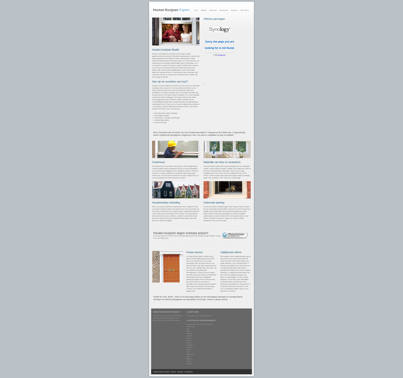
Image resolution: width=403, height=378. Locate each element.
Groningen (165, 318)
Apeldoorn (177, 320)
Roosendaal (190, 345)
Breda (154, 320)
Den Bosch (189, 333)
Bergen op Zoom (191, 326)
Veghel (188, 356)
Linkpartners (188, 372)
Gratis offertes (244, 10)
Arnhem (165, 320)
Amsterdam (156, 315)
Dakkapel (203, 10)
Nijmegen (171, 318)
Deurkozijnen (213, 10)
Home (196, 10)
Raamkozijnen (224, 10)
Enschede (159, 320)
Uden (188, 352)
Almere (155, 318)
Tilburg (160, 318)
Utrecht (174, 315)
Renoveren (234, 10)
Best (188, 328)
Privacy (173, 372)
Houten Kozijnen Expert (193, 315)
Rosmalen (189, 347)
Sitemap (180, 372)
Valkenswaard (190, 354)
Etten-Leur (189, 338)
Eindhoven (180, 315)
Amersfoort (171, 320)
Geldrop (189, 340)
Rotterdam (162, 315)
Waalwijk (189, 361)
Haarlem (177, 318)
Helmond (189, 342)
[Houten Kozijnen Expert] (171, 13)
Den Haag (168, 315)
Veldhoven (189, 359)
